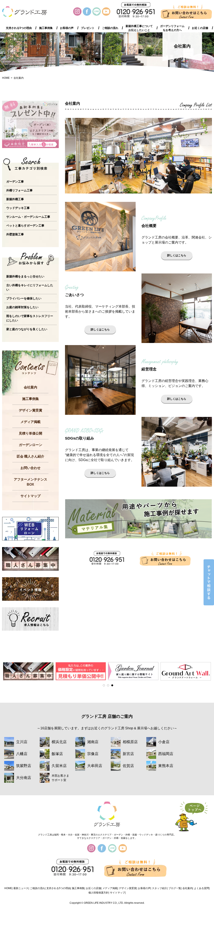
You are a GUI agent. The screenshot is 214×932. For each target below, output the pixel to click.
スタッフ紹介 (159, 888)
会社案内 (19, 77)
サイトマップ (30, 496)
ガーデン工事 (15, 181)
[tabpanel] (28, 671)
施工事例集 (46, 28)
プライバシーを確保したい (23, 298)
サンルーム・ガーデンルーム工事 (28, 216)
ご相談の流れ (110, 28)
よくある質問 (201, 888)
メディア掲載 (30, 422)
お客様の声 (67, 28)
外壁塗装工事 (15, 234)
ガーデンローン (30, 445)
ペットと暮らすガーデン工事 (25, 225)
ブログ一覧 (174, 888)
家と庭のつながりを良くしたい (26, 329)
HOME (6, 77)
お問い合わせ (30, 468)
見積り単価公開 (30, 433)
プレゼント (87, 28)
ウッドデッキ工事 (18, 208)
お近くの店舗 (200, 28)
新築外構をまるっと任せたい (25, 276)
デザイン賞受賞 (30, 410)
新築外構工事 (15, 199)
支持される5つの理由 (19, 28)
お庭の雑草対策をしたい (22, 307)
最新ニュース (20, 888)
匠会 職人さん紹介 (30, 456)
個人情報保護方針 (98, 892)
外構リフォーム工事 (19, 190)
